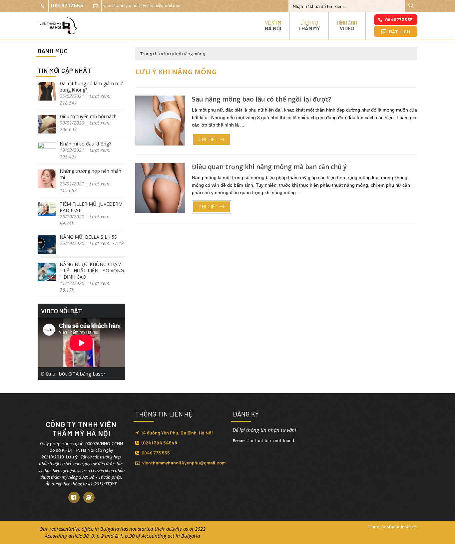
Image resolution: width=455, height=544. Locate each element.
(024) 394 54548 (159, 442)
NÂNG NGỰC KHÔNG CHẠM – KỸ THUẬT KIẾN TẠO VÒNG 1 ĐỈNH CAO (92, 270)
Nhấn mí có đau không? (85, 143)
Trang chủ (150, 54)
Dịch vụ (309, 25)
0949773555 (67, 5)
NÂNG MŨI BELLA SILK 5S (88, 237)
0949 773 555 (156, 452)
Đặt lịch (399, 31)
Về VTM (273, 25)
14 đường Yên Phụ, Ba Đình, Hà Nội (177, 432)
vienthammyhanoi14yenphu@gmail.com (142, 5)
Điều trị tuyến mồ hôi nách (88, 116)
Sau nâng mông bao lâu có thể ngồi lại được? (261, 99)
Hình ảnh (347, 25)
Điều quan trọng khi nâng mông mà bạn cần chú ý (269, 166)
